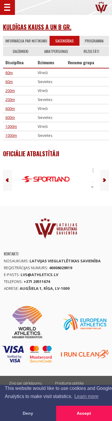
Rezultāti (91, 51)
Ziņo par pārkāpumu (25, 383)
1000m (11, 126)
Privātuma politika (69, 383)
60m (9, 72)
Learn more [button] (86, 396)
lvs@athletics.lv (39, 274)
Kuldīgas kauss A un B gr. (37, 26)
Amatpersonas (56, 51)
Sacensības (64, 40)
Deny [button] (28, 413)
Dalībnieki (20, 51)
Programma (94, 40)
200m (10, 90)
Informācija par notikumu (26, 40)
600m (10, 108)
